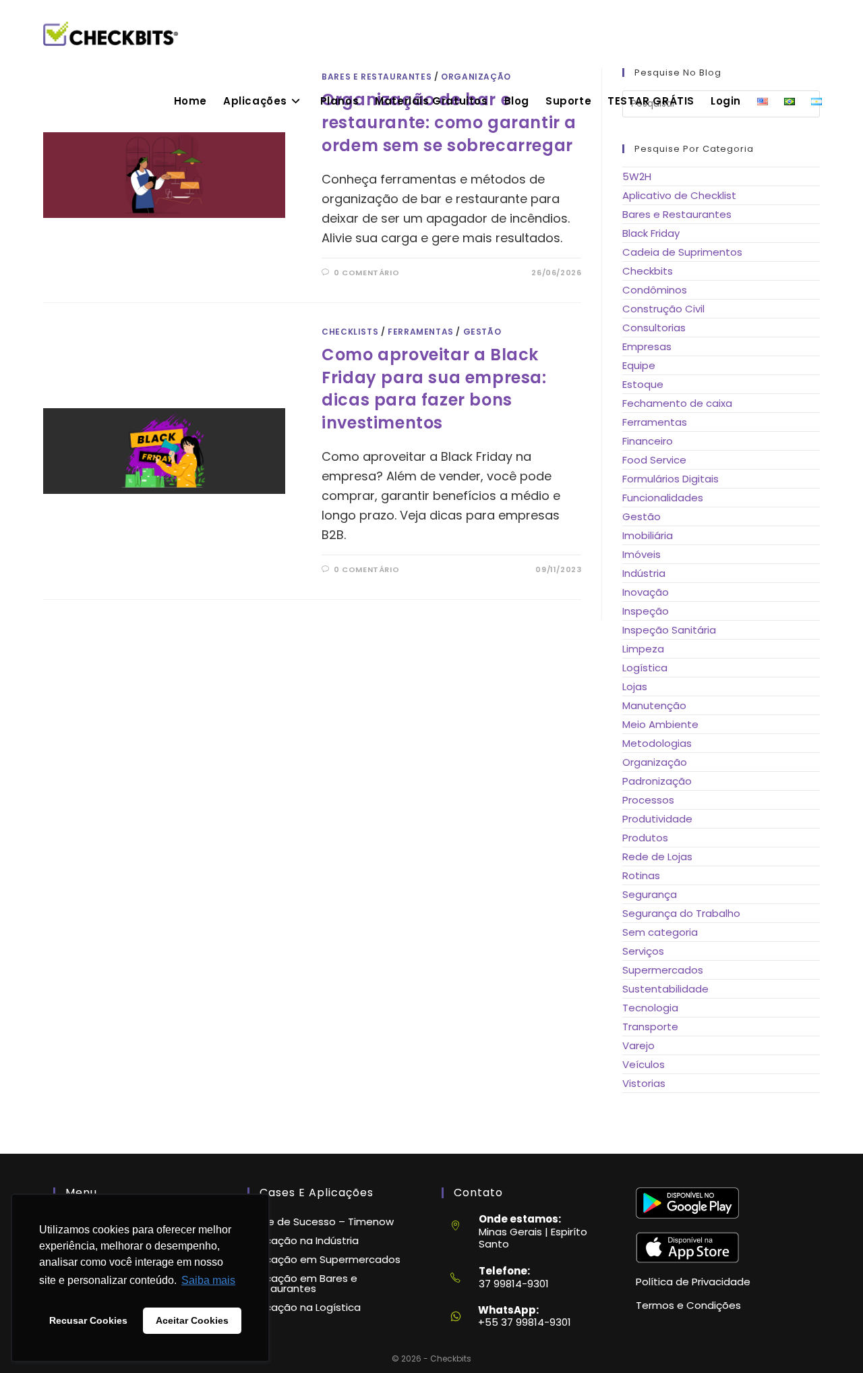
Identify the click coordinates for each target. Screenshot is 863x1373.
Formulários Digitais (670, 479)
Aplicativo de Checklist (679, 195)
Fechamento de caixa (677, 403)
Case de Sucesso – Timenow (320, 1221)
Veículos (643, 1064)
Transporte (650, 1026)
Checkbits (647, 271)
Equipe (638, 365)
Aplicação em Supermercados (323, 1259)
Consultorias (654, 327)
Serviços (643, 951)
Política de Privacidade (693, 1281)
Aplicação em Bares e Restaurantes (302, 1283)
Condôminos (654, 290)
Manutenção (654, 705)
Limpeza (643, 649)
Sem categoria (660, 932)
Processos (648, 800)
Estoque (642, 384)
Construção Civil (663, 309)
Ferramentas (421, 331)
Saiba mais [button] (208, 1280)
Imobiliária (647, 535)
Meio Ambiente (660, 724)
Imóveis (641, 554)
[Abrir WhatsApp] (829, 1339)
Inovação (645, 592)
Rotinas (641, 875)
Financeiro (647, 441)
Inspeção (645, 611)
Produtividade (657, 819)
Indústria (643, 573)
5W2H (636, 176)
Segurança (649, 894)
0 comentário (366, 272)
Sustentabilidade (665, 989)
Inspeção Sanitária (669, 630)
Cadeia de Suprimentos (682, 252)
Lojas (634, 686)
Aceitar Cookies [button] (192, 1320)
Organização (654, 762)
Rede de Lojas (657, 856)
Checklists (350, 331)
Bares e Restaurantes (677, 214)
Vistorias (643, 1083)
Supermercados (662, 970)
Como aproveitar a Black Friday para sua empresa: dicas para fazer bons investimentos (434, 388)
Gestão (482, 331)
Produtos (645, 838)
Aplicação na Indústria (303, 1240)
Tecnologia (650, 1008)
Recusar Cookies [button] (88, 1320)
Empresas (647, 346)
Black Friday (651, 233)
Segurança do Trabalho (681, 913)
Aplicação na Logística (304, 1307)
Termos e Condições (688, 1305)
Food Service (654, 460)
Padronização (657, 781)
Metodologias (657, 743)
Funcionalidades (662, 498)
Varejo (638, 1045)
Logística (644, 668)
